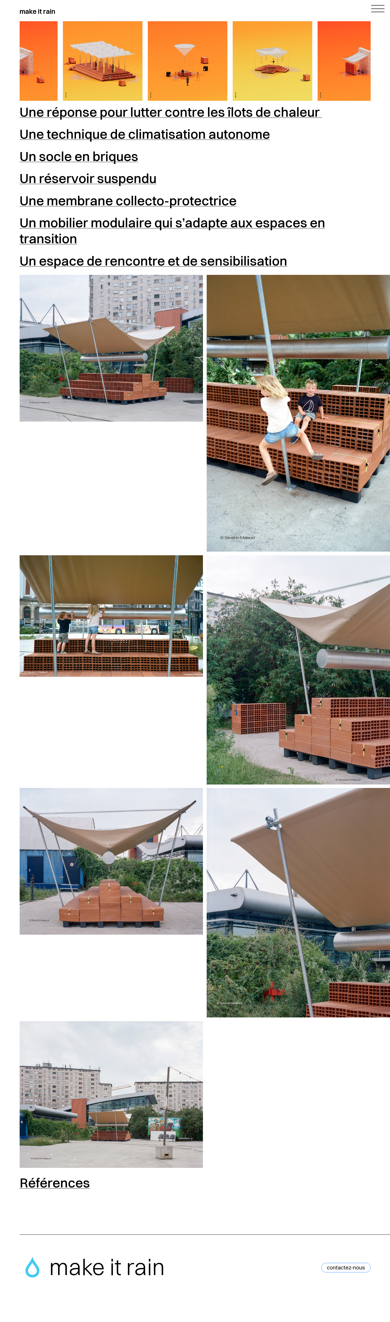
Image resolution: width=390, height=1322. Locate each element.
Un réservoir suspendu (88, 178)
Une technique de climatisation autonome (145, 134)
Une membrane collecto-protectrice (128, 200)
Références (55, 1182)
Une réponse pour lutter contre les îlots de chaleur (171, 112)
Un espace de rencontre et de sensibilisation (153, 261)
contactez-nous (346, 1267)
